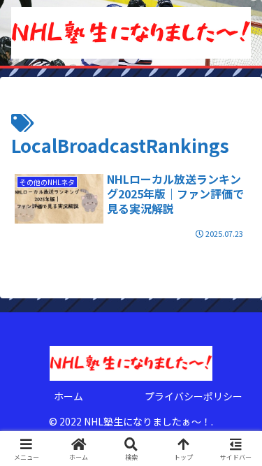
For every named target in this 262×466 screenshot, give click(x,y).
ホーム (68, 396)
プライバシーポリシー (193, 396)
